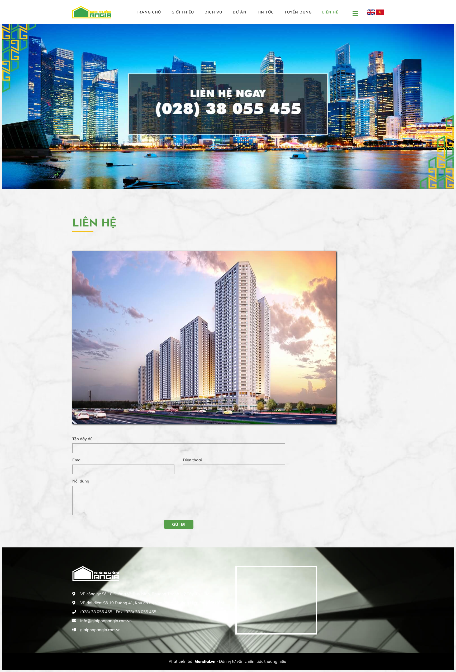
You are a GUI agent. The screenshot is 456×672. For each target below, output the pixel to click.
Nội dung (80, 481)
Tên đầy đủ (82, 438)
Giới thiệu (183, 12)
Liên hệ (330, 12)
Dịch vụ (213, 12)
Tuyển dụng (298, 12)
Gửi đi (179, 524)
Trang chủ (148, 12)
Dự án (239, 12)
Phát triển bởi (181, 661)
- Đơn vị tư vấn (230, 661)
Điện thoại (192, 459)
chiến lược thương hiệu (265, 661)
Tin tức (265, 12)
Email (77, 459)
